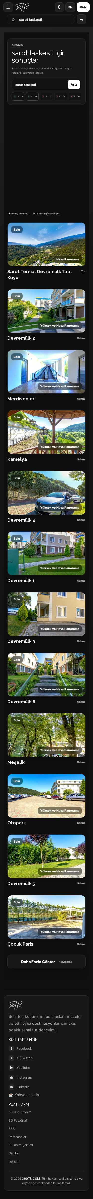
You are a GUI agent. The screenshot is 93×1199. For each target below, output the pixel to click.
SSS (12, 1129)
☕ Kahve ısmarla (24, 1094)
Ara (74, 84)
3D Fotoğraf (18, 1120)
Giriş (83, 7)
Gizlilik (13, 1153)
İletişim (14, 1161)
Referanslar (17, 1137)
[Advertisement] (46, 158)
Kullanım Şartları (21, 1145)
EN (70, 7)
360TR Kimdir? (20, 1112)
